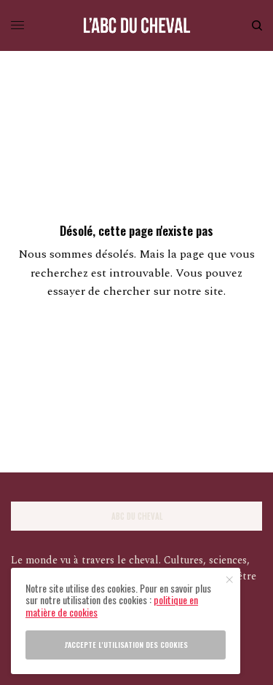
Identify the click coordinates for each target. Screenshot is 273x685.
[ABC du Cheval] (136, 25)
